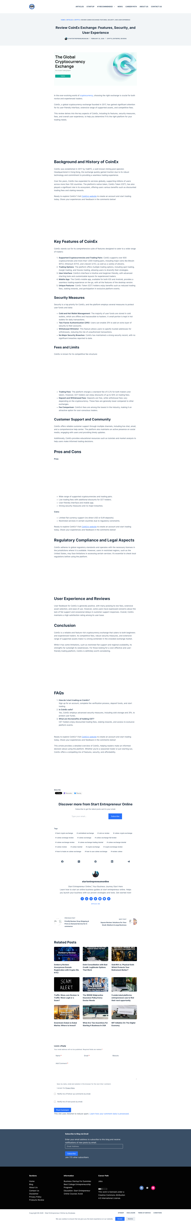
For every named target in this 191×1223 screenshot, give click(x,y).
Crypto (77, 20)
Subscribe (115, 816)
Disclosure (131, 1213)
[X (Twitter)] (79, 861)
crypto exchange (93, 847)
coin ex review (103, 833)
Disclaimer (33, 1194)
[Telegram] (128, 861)
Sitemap (121, 1213)
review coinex (116, 851)
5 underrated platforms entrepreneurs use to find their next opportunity (123, 997)
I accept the (66, 1088)
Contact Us (156, 7)
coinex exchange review (64, 842)
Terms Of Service (144, 1213)
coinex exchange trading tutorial (90, 842)
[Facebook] (62, 861)
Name (58, 1056)
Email (87, 1056)
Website (115, 1056)
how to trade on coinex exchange (68, 851)
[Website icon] (95, 898)
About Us (144, 7)
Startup (90, 7)
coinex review (61, 847)
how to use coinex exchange (96, 851)
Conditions (157, 1213)
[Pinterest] (95, 861)
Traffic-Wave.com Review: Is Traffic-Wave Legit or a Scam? (66, 997)
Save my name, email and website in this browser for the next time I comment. (84, 1084)
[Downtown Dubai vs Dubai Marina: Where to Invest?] (66, 1012)
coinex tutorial (76, 847)
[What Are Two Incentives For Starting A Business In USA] (95, 1012)
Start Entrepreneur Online (55, 1213)
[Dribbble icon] (91, 898)
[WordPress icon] (108, 898)
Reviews (124, 38)
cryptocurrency (86, 95)
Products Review (36, 1200)
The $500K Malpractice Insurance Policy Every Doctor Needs (93, 997)
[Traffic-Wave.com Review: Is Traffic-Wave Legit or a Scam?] (66, 984)
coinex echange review (64, 838)
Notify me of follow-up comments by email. (74, 1094)
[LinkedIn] (112, 861)
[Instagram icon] (104, 898)
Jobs (100, 1181)
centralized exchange (85, 833)
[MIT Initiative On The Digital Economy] (124, 1012)
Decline (130, 1219)
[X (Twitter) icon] (100, 898)
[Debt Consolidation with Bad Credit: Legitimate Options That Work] (95, 954)
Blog (31, 1184)
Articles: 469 (95, 904)
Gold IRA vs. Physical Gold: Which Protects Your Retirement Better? (123, 967)
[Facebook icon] (82, 898)
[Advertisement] (95, 137)
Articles (80, 7)
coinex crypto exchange (122, 833)
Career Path (131, 7)
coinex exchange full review (106, 838)
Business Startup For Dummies (77, 1181)
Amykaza (71, 1213)
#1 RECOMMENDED (105, 7)
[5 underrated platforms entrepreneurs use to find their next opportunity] (124, 984)
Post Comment (62, 1110)
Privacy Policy (70, 1088)
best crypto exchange (64, 833)
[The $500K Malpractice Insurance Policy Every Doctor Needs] (95, 984)
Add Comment (62, 1063)
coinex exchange (84, 838)
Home (63, 20)
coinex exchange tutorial (116, 842)
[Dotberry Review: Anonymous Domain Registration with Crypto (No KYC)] (66, 954)
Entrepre (116, 38)
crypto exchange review (113, 847)
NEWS (120, 7)
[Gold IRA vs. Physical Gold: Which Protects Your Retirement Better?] (124, 954)
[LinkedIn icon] (86, 898)
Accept (119, 1219)
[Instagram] (153, 1188)
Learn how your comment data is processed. (109, 1114)
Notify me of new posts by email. (70, 1102)
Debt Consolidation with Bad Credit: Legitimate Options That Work (95, 967)
